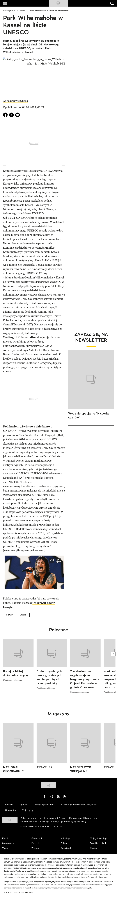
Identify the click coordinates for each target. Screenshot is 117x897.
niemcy (9, 615)
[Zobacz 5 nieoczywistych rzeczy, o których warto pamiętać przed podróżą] (52, 653)
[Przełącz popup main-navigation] (5, 3)
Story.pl (93, 848)
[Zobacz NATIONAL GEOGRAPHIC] (18, 743)
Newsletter (10, 810)
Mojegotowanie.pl (98, 838)
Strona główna (9, 10)
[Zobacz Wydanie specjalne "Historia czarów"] (91, 379)
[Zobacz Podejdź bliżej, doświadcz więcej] (18, 653)
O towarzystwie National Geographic (79, 804)
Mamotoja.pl (8, 843)
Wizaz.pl (35, 848)
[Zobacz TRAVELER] (52, 743)
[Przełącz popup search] (112, 3)
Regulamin (24, 804)
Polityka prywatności (45, 804)
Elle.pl (5, 838)
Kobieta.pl (65, 838)
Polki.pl (64, 843)
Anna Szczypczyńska (15, 100)
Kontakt (9, 804)
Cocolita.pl (66, 848)
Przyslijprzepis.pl (98, 843)
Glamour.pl (37, 838)
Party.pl (35, 843)
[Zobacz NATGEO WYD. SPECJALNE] (85, 743)
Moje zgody (27, 810)
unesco (23, 615)
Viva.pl (5, 848)
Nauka (22, 10)
